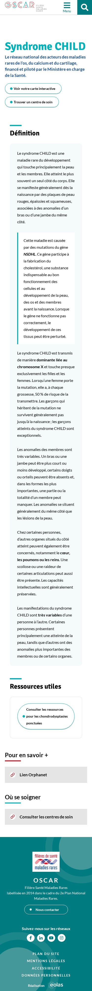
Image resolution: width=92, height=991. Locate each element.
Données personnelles (46, 975)
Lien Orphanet (33, 774)
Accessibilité (46, 968)
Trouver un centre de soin (33, 102)
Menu (67, 11)
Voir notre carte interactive (34, 88)
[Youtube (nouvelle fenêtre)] (51, 938)
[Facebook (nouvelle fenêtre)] (31, 938)
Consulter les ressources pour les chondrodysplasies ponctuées (47, 716)
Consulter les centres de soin (46, 816)
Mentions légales (46, 961)
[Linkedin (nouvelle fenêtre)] (41, 938)
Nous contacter (47, 910)
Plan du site (46, 954)
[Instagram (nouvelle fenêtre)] (62, 938)
